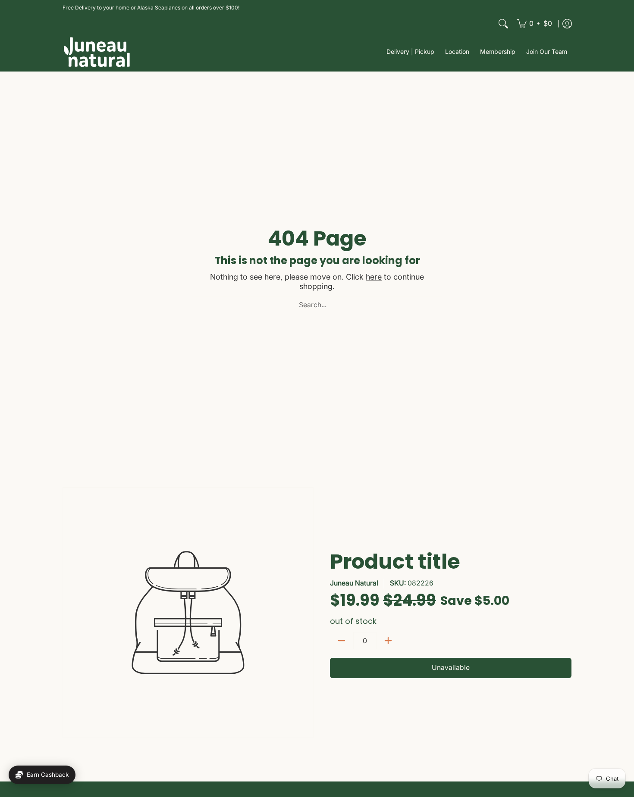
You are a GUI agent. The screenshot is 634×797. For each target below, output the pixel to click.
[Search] (503, 23)
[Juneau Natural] (97, 52)
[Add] (388, 640)
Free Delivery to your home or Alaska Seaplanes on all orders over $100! (151, 7)
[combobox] (317, 304)
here (374, 276)
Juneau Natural (354, 583)
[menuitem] (535, 23)
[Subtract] (341, 640)
